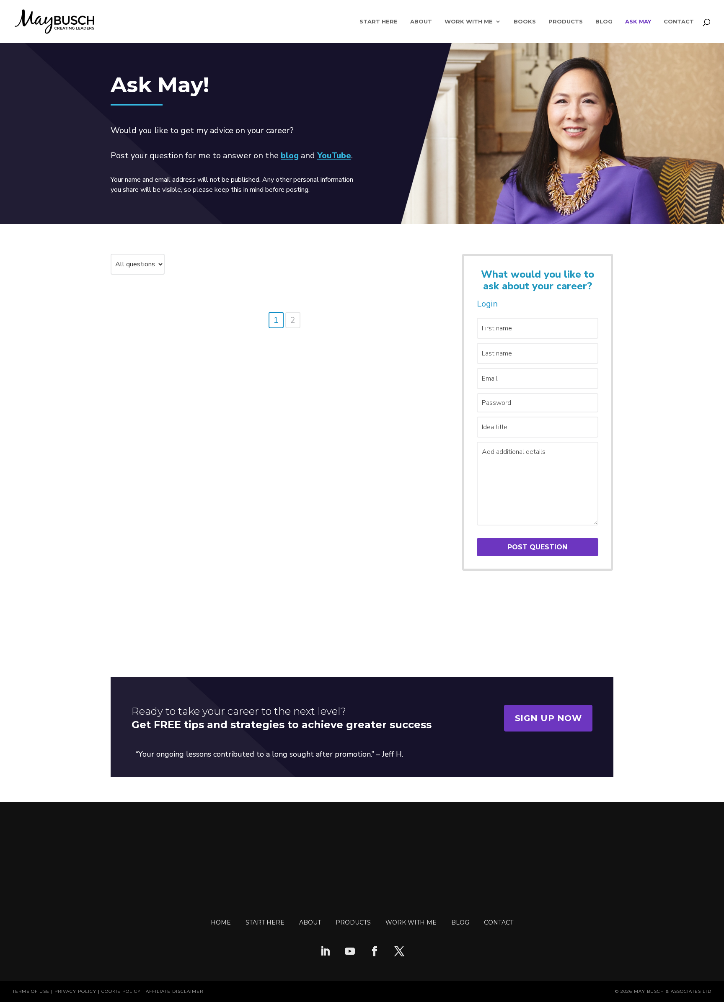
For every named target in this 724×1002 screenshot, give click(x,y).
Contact (679, 22)
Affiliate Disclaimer (174, 991)
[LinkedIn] (325, 952)
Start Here (378, 22)
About (421, 22)
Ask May (638, 22)
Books (525, 22)
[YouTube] (350, 952)
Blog (604, 22)
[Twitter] (399, 952)
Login (487, 303)
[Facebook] (375, 952)
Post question (537, 547)
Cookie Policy (121, 991)
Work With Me (469, 22)
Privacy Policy (75, 991)
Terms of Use (31, 991)
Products (565, 22)
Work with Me (411, 922)
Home (221, 922)
